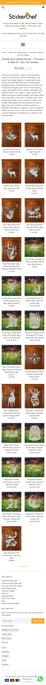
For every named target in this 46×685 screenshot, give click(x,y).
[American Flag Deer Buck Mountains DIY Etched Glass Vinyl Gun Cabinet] (34, 320)
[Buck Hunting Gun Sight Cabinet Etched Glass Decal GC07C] (34, 357)
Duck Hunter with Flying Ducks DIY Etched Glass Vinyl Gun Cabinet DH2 (11, 516)
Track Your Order (8, 598)
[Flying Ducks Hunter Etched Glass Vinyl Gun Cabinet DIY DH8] (11, 467)
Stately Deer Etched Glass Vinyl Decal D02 (11, 187)
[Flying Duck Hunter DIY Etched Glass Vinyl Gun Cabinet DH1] (34, 502)
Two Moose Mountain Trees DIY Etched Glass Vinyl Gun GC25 (34, 227)
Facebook (5, 652)
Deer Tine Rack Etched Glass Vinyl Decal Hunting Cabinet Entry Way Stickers (11, 371)
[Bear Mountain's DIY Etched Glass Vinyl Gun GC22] (11, 538)
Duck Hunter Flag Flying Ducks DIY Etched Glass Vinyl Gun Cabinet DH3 (11, 335)
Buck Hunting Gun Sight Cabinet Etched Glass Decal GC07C (34, 374)
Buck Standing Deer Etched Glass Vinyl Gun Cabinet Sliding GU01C (11, 413)
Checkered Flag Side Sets (12, 583)
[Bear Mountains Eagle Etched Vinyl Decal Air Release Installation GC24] (11, 249)
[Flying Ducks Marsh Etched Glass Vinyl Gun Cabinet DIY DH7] (34, 467)
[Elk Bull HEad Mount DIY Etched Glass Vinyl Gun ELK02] (34, 171)
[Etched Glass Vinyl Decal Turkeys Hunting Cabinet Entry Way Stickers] (34, 247)
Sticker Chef (21, 677)
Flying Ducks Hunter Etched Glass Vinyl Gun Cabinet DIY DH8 (11, 482)
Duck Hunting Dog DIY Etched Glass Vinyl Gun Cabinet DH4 (34, 300)
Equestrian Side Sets (9, 581)
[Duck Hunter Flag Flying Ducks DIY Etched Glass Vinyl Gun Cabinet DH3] (11, 320)
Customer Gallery (8, 591)
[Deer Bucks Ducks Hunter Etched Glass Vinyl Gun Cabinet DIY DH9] (34, 433)
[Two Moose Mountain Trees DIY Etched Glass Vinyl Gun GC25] (34, 210)
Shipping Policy (7, 596)
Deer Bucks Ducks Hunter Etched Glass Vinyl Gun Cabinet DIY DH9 (34, 447)
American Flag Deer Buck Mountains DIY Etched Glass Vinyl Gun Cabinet (34, 335)
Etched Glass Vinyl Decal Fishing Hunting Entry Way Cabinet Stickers (11, 300)
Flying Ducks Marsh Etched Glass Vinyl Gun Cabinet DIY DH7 (34, 482)
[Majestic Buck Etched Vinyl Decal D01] (34, 135)
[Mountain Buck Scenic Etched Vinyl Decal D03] (11, 135)
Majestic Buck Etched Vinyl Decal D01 (34, 150)
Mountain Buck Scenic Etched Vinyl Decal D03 (11, 150)
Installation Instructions (10, 630)
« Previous (22, 566)
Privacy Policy (7, 634)
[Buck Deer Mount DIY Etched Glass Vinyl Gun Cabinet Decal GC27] (11, 210)
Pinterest (5, 664)
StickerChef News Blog (10, 603)
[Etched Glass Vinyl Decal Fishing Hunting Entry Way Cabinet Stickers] (11, 286)
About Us (5, 593)
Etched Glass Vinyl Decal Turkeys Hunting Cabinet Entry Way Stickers (34, 262)
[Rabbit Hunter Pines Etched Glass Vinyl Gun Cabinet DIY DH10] (11, 433)
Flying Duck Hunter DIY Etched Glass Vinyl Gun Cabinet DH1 (34, 516)
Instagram (5, 656)
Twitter (4, 660)
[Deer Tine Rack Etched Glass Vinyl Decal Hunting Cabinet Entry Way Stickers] (11, 355)
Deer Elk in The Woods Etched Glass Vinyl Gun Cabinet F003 (34, 413)
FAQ (3, 601)
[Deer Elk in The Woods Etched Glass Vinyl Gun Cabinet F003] (34, 396)
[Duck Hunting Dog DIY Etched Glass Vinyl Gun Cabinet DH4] (34, 286)
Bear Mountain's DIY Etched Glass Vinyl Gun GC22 (11, 555)
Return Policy (7, 638)
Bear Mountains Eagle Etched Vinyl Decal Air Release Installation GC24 (11, 266)
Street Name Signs (9, 588)
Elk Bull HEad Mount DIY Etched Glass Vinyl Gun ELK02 (34, 188)
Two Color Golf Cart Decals (12, 586)
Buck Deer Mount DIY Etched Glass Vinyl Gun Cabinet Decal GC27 (11, 227)
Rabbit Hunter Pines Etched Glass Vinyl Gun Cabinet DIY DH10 (11, 447)
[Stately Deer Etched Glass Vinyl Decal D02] (11, 171)
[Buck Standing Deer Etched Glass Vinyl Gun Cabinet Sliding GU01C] (11, 396)
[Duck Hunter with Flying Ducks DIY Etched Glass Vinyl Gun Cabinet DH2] (11, 502)
